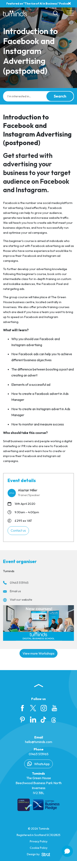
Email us (15, 591)
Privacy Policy (38, 841)
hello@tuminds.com (38, 742)
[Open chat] (67, 851)
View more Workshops (38, 653)
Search (60, 96)
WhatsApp (41, 764)
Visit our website (21, 599)
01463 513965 (19, 583)
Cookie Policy (38, 848)
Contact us (18, 530)
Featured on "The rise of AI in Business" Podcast (38, 3)
